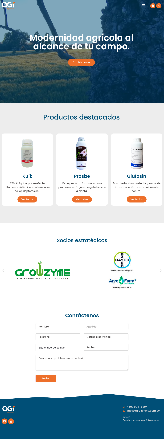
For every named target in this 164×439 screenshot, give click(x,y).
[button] (81, 62)
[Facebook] (152, 5)
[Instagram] (158, 5)
